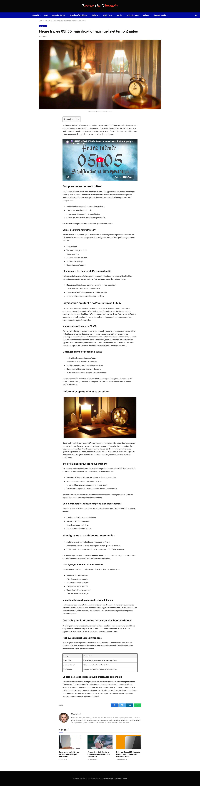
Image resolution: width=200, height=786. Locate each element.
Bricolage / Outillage (78, 15)
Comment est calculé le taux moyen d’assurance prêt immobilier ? (69, 754)
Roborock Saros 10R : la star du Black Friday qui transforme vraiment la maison (128, 754)
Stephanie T (76, 714)
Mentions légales (108, 778)
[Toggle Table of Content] (76, 119)
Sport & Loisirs (160, 15)
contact (117, 778)
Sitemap (124, 778)
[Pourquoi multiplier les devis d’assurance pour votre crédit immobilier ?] (100, 742)
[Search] (196, 15)
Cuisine (95, 15)
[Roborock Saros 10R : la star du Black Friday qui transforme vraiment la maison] (128, 742)
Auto (46, 15)
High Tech (107, 15)
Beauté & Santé (58, 15)
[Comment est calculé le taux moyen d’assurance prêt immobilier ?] (71, 742)
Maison (146, 15)
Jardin (119, 15)
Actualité (35, 15)
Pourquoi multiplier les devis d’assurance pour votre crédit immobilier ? (99, 754)
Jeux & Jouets (133, 15)
